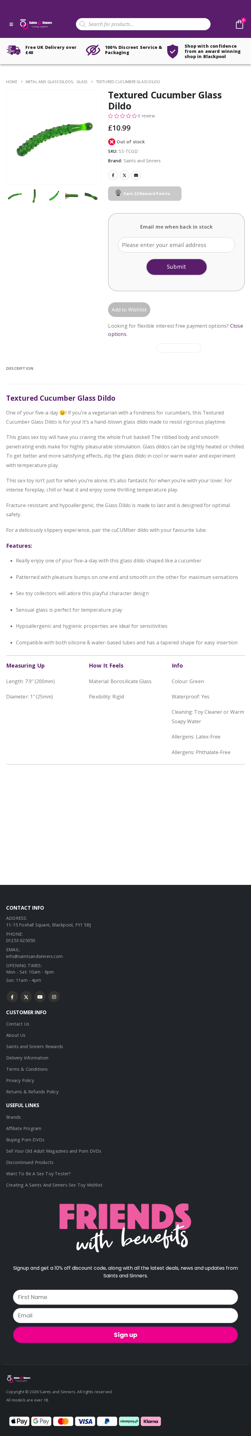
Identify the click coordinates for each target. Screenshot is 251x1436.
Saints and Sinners (142, 161)
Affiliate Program (23, 1128)
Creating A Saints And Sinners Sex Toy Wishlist (54, 1185)
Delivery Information (27, 1058)
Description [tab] (19, 368)
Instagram (54, 996)
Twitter (124, 175)
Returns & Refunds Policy (32, 1092)
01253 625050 (20, 940)
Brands (13, 1117)
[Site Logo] (35, 24)
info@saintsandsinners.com (34, 956)
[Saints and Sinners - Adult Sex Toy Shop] (18, 1378)
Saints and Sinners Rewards (34, 1046)
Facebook (113, 175)
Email (136, 175)
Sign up (125, 1335)
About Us (16, 1035)
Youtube (40, 996)
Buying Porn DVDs (25, 1140)
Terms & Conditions (27, 1069)
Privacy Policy (20, 1080)
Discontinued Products (30, 1162)
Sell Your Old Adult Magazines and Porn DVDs (54, 1151)
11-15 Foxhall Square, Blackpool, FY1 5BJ (48, 925)
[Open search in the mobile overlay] (143, 24)
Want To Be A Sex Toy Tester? (38, 1173)
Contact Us (17, 1024)
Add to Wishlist (129, 309)
